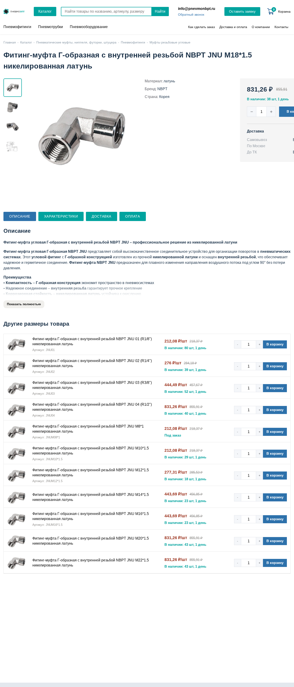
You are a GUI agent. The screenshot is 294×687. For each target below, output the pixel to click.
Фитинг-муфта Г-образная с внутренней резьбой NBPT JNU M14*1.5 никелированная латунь (90, 497)
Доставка (101, 216)
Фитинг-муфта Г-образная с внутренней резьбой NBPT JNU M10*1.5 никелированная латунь (90, 450)
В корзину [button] (274, 344)
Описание (19, 216)
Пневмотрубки (50, 27)
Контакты (281, 27)
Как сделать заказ (201, 27)
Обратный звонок (191, 14)
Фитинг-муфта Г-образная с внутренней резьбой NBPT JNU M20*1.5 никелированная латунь (90, 540)
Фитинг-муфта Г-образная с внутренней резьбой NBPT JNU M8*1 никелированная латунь (88, 428)
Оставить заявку (242, 11)
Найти (160, 11)
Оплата (132, 216)
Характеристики (61, 216)
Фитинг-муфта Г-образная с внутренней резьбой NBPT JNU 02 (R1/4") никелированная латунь (92, 363)
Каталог (45, 11)
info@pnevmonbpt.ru (196, 9)
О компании (261, 27)
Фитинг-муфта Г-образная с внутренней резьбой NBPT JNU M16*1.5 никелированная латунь (90, 516)
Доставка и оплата (233, 27)
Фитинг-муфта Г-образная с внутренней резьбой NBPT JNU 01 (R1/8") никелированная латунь (92, 341)
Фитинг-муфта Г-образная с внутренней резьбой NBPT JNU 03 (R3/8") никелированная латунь (92, 385)
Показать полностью (24, 304)
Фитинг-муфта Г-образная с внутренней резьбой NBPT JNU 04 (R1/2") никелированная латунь (92, 406)
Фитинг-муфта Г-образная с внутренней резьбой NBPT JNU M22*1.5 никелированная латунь (90, 562)
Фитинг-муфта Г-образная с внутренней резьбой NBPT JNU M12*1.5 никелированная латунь (90, 472)
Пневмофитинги (17, 27)
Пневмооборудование (89, 27)
